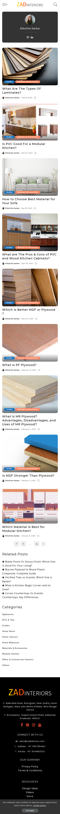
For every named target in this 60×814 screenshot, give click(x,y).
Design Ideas (30, 788)
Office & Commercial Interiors (17, 659)
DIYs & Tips (8, 620)
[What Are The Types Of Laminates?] (30, 66)
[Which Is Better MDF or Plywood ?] (30, 287)
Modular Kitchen (24, 520)
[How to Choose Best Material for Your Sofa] (30, 177)
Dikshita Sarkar (12, 98)
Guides (9, 82)
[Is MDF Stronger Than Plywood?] (30, 453)
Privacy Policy (30, 766)
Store (30, 796)
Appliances (8, 614)
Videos (5, 665)
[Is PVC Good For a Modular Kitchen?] (30, 122)
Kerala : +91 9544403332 (31, 751)
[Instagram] (28, 37)
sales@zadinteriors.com (32, 741)
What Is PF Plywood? (19, 365)
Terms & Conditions (30, 770)
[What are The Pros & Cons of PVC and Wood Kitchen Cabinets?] (30, 232)
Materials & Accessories (27, 82)
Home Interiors (10, 637)
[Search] (55, 4)
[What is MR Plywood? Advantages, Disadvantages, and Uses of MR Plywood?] (30, 394)
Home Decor (8, 631)
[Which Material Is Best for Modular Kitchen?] (30, 505)
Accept (30, 810)
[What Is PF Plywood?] (30, 343)
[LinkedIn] (32, 37)
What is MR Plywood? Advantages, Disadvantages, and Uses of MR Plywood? (29, 420)
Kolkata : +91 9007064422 (31, 746)
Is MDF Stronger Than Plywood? (28, 475)
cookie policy (39, 805)
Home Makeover (10, 642)
